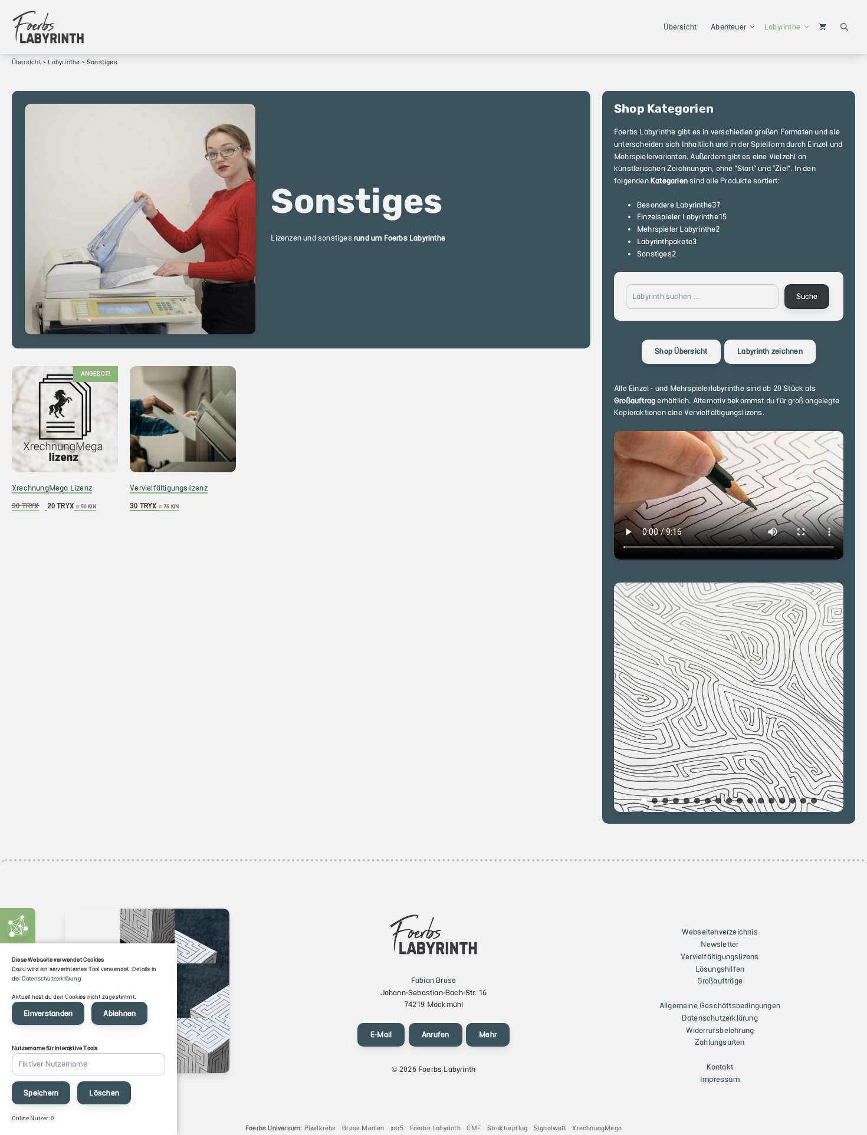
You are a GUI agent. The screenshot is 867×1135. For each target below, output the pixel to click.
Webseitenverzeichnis (720, 931)
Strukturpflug (507, 1128)
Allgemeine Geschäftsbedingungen (719, 1005)
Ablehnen (119, 1013)
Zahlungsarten (720, 1042)
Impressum (720, 1079)
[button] (844, 27)
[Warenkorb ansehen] (822, 27)
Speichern (41, 1092)
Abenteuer (728, 26)
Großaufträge (720, 980)
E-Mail (381, 1034)
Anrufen (435, 1034)
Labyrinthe (782, 26)
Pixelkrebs (320, 1128)
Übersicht (680, 26)
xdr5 (396, 1128)
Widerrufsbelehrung (720, 1030)
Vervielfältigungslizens (720, 956)
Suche (637, 277)
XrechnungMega (597, 1128)
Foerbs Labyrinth (435, 1128)
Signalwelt (550, 1128)
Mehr (488, 1034)
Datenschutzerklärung (720, 1018)
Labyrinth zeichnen (770, 351)
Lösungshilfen (720, 969)
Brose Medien (363, 1128)
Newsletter (719, 944)
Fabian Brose (433, 980)
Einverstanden (48, 1013)
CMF (474, 1128)
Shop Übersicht (681, 351)
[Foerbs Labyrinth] (48, 27)
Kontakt (720, 1066)
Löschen (104, 1092)
